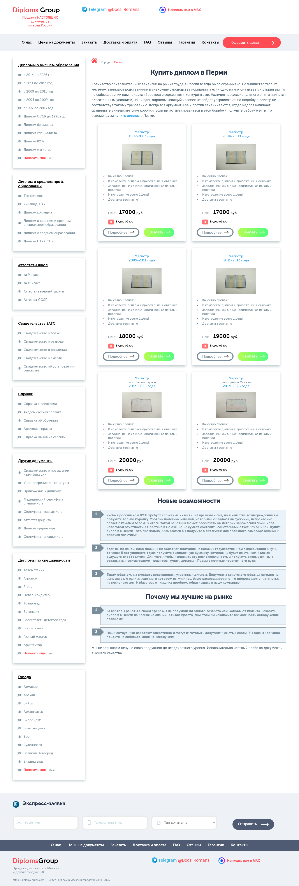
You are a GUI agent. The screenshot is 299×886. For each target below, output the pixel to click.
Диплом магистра (37, 149)
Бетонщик (31, 611)
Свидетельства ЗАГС (36, 324)
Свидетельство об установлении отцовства (49, 368)
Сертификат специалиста (43, 536)
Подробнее (117, 232)
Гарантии (187, 42)
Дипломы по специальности (44, 560)
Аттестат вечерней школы (44, 291)
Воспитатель (33, 628)
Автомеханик (34, 570)
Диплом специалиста (40, 133)
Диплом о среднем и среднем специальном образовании (47, 222)
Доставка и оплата (120, 42)
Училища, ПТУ (35, 204)
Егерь (28, 586)
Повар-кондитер (37, 595)
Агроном (30, 578)
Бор (27, 736)
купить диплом (127, 116)
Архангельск (33, 711)
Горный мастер (35, 636)
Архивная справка (38, 429)
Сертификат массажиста (43, 511)
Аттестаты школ (33, 265)
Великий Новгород (38, 753)
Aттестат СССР (35, 299)
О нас (27, 42)
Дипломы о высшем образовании (48, 65)
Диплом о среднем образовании (49, 233)
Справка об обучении (41, 420)
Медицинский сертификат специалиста (44, 501)
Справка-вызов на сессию (44, 437)
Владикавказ (33, 761)
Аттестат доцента (37, 520)
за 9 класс (31, 275)
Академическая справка (43, 412)
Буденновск (33, 745)
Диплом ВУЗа (34, 141)
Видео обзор (124, 221)
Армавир (31, 686)
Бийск (28, 703)
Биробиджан (34, 720)
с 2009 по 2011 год (38, 91)
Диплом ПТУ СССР (38, 241)
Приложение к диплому (42, 491)
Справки (25, 394)
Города (24, 677)
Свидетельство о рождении (45, 350)
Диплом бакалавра (38, 124)
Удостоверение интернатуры (46, 483)
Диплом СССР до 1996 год (44, 116)
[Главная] (94, 60)
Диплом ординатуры (40, 528)
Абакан (29, 695)
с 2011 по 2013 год (38, 83)
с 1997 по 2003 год (38, 108)
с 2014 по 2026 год (38, 75)
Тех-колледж (33, 196)
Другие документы (35, 461)
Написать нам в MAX (184, 10)
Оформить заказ (245, 42)
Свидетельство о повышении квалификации (46, 472)
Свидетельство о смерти (43, 358)
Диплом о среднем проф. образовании (41, 184)
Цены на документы (56, 42)
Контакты (210, 42)
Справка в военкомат (40, 404)
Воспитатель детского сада (45, 620)
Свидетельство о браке (42, 333)
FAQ (147, 42)
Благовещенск (35, 728)
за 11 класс (32, 283)
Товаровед (32, 603)
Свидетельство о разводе (43, 341)
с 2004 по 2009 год (39, 100)
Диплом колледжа (38, 212)
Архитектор (33, 645)
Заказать (89, 42)
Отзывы (165, 42)
